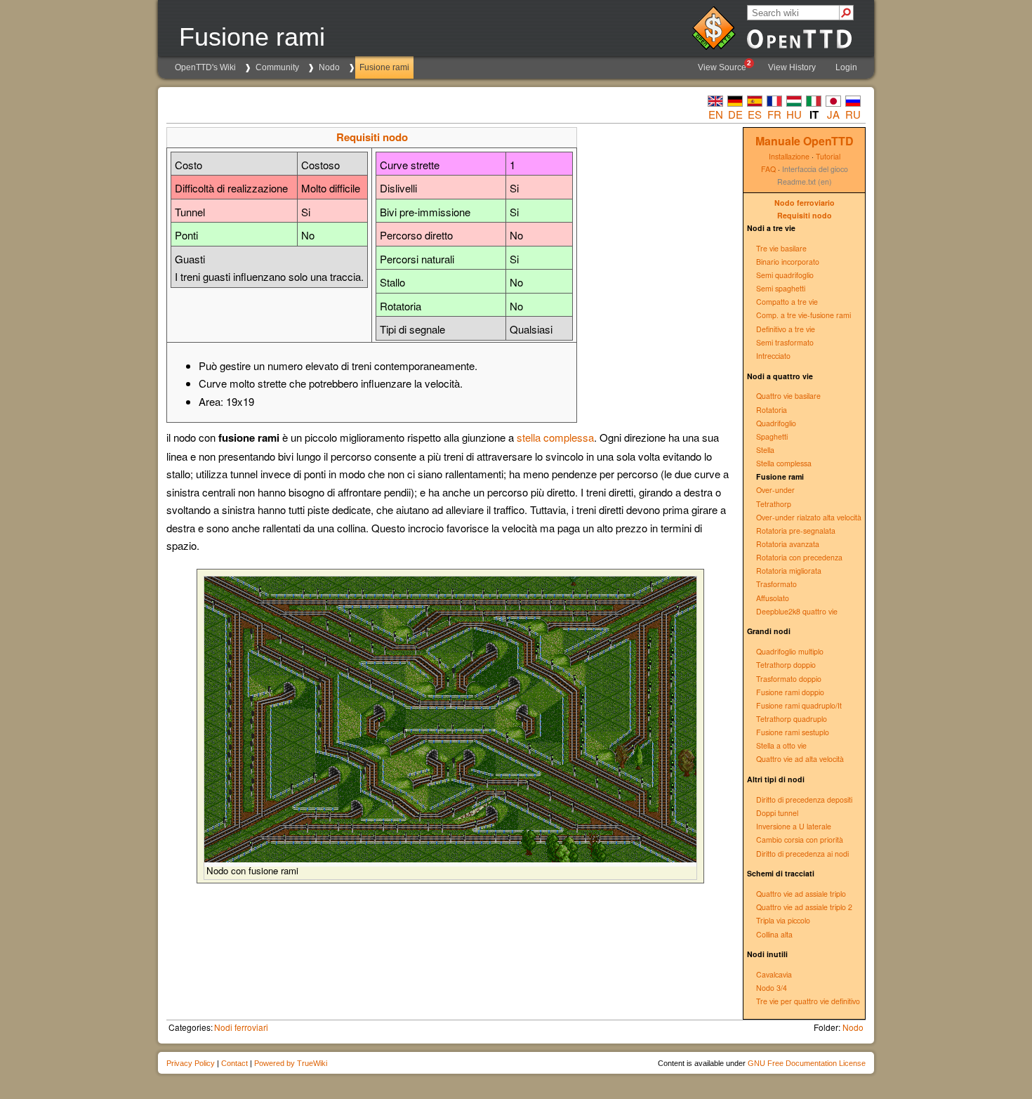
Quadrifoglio (776, 423)
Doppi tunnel (777, 813)
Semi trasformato (785, 342)
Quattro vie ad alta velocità (800, 758)
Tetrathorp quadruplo (791, 718)
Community (277, 67)
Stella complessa (784, 463)
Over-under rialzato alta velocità (808, 517)
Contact (234, 1063)
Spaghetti (772, 436)
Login (846, 67)
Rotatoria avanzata (787, 544)
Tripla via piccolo (783, 920)
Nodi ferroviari (241, 1027)
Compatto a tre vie (787, 301)
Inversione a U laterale (793, 826)
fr (774, 114)
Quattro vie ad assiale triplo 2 (804, 907)
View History (792, 67)
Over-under (775, 490)
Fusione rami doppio (790, 692)
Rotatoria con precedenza (799, 557)
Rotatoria (771, 409)
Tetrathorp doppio (786, 664)
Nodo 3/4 (771, 987)
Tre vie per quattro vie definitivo (808, 1001)
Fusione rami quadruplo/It (799, 705)
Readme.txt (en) (804, 181)
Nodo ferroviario (804, 202)
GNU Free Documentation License (807, 1063)
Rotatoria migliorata (788, 570)
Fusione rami (384, 67)
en (715, 114)
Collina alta (774, 934)
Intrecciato (773, 355)
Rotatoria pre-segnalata (795, 530)
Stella (765, 450)
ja (833, 114)
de (735, 114)
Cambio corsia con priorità (799, 839)
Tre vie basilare (781, 248)
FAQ (768, 169)
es (755, 114)
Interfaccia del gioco (815, 169)
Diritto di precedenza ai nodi (802, 853)
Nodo (329, 67)
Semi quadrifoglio (785, 275)
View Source (724, 65)
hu (794, 114)
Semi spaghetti (780, 288)
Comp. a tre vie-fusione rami (803, 315)
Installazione (789, 156)
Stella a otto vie (781, 745)
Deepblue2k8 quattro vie (797, 611)
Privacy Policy (190, 1063)
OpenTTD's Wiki (205, 67)
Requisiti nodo (804, 215)
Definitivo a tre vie (785, 329)
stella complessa (555, 437)
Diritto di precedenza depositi (804, 799)
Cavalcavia (774, 974)
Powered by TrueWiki (290, 1063)
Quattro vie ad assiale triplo (801, 893)
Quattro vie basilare (788, 395)
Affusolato (772, 598)
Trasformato (776, 584)
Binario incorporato (787, 261)
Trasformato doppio (788, 678)
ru (853, 114)
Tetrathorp (773, 504)
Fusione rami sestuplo (792, 732)
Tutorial (828, 156)
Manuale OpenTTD (804, 141)
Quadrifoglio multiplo (789, 651)
